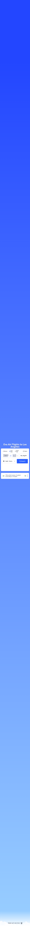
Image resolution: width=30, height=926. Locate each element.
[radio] (5, 451)
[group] (6, 456)
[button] (27, 2)
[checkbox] (25, 451)
